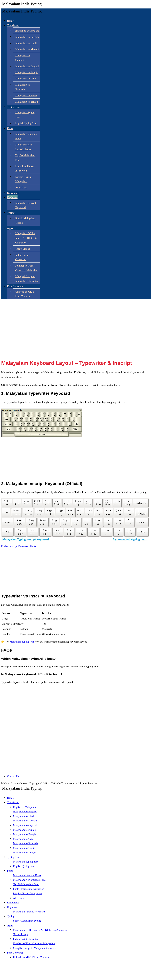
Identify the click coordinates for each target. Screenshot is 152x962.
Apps (10, 228)
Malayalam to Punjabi (27, 66)
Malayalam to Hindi (26, 43)
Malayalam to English (27, 37)
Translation (13, 25)
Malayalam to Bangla (26, 72)
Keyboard (12, 197)
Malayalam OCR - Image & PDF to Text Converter (26, 237)
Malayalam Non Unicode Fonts (29, 879)
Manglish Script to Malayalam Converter (35, 948)
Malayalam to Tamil (26, 95)
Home (10, 20)
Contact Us (13, 776)
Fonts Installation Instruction (28, 888)
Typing (11, 212)
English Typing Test (26, 123)
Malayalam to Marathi (27, 49)
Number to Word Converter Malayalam (34, 943)
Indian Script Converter (25, 939)
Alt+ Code (21, 187)
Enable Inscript (9, 546)
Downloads (13, 193)
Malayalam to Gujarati (25, 825)
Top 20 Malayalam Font (26, 884)
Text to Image (22, 248)
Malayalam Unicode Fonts (27, 875)
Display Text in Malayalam (27, 893)
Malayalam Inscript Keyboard (29, 911)
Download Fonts (27, 546)
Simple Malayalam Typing (27, 920)
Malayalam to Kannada (25, 843)
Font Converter (15, 286)
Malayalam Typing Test (25, 861)
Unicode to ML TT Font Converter (31, 957)
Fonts (10, 128)
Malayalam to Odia (25, 78)
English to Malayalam (27, 30)
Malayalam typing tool (22, 641)
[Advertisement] (76, 335)
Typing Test (13, 107)
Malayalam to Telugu (26, 101)
